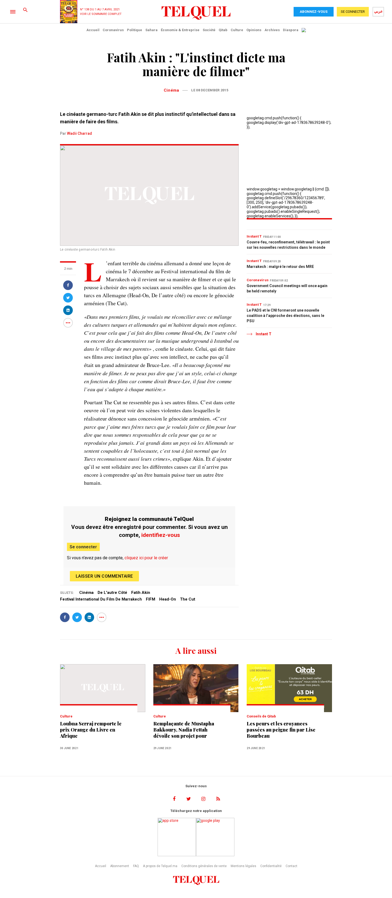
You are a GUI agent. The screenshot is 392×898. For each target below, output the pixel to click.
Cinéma (171, 90)
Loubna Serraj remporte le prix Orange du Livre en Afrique (91, 730)
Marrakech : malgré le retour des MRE (280, 266)
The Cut (187, 599)
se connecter (353, 12)
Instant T (254, 236)
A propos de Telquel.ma (160, 866)
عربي (378, 11)
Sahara (151, 30)
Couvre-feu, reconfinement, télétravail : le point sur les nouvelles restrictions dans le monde (288, 245)
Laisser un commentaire (104, 576)
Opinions (253, 30)
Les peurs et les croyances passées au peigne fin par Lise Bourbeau (281, 730)
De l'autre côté (112, 592)
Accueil (92, 30)
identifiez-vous (160, 535)
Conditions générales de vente (204, 866)
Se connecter (83, 546)
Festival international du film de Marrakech (101, 599)
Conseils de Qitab (261, 716)
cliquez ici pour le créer (146, 557)
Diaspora (290, 30)
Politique (134, 30)
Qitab (223, 30)
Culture (237, 30)
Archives (272, 30)
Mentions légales (243, 866)
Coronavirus (113, 30)
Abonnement (119, 866)
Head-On (167, 599)
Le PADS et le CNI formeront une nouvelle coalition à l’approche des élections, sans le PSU (285, 315)
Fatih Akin (140, 592)
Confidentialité (271, 866)
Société (209, 30)
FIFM (150, 599)
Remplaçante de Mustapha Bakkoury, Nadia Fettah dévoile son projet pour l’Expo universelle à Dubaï (183, 730)
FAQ (136, 866)
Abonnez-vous (313, 12)
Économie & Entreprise (180, 30)
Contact (291, 866)
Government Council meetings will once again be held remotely (287, 288)
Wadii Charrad (79, 133)
